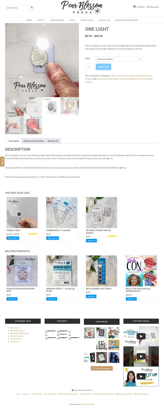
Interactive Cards (105, 78)
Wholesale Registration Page (103, 394)
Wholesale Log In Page (123, 394)
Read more (91, 296)
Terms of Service (16, 336)
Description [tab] (14, 141)
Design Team (87, 20)
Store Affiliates (85, 394)
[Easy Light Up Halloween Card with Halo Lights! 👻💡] (141, 336)
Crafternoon (57, 20)
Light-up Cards (117, 75)
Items (140, 6)
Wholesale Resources (127, 20)
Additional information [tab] (33, 141)
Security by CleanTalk (87, 404)
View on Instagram (103, 368)
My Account (153, 6)
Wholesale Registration (19, 333)
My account (15, 328)
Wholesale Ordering (141, 394)
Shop (40, 20)
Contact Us (104, 20)
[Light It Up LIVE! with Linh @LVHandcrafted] (141, 376)
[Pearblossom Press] (82, 7)
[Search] (31, 7)
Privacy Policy (16, 339)
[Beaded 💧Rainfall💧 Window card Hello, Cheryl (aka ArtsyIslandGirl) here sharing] (101, 356)
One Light (129, 75)
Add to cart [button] (91, 240)
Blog (72, 20)
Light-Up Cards (120, 78)
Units (87, 58)
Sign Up (2, 161)
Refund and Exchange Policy (68, 394)
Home (29, 20)
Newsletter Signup (17, 330)
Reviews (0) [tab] (53, 141)
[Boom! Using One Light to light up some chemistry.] (141, 356)
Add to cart (103, 66)
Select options (13, 238)
